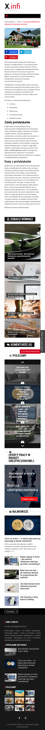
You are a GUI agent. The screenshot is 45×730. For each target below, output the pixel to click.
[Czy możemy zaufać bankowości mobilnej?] (30, 708)
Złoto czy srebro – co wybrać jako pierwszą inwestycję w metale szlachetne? (22, 539)
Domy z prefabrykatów (18, 161)
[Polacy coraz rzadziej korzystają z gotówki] (9, 700)
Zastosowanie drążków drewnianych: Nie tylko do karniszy (22, 295)
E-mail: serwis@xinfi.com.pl (15, 626)
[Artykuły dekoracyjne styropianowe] (19, 700)
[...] (13, 551)
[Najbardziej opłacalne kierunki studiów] (30, 700)
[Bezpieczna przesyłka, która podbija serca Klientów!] (9, 693)
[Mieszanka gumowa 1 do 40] (9, 708)
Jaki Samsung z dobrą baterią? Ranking (29, 598)
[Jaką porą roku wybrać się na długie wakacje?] (19, 693)
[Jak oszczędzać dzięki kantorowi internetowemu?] (19, 708)
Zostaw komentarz (30, 351)
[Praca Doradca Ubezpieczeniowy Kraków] (23, 486)
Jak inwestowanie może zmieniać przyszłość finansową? (30, 586)
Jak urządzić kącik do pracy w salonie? (22, 277)
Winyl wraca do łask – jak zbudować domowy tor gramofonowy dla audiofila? (21, 256)
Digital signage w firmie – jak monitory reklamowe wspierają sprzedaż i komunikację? (22, 414)
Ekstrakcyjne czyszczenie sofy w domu (22, 369)
